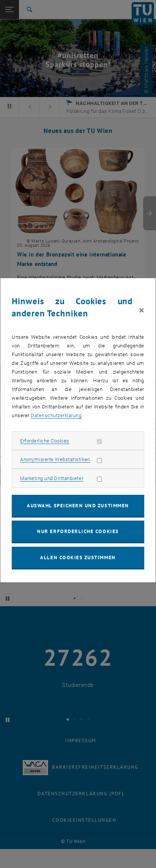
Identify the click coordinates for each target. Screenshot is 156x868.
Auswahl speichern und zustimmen (78, 505)
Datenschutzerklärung (56, 415)
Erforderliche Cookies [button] (44, 441)
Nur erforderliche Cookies (78, 531)
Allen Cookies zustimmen (77, 557)
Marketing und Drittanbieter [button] (51, 478)
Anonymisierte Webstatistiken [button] (55, 459)
